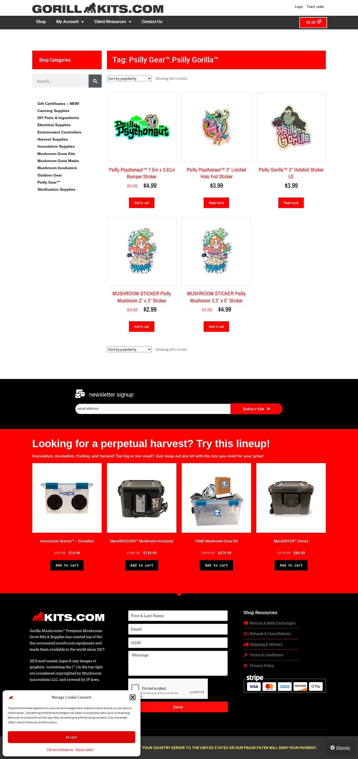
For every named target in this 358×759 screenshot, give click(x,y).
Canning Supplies (53, 111)
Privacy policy (85, 749)
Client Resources (110, 21)
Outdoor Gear (49, 175)
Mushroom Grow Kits (56, 154)
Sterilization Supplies (56, 189)
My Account (67, 21)
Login (299, 7)
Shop (41, 21)
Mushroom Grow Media (58, 161)
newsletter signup (111, 394)
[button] (132, 697)
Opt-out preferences (60, 749)
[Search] (95, 81)
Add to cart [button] (141, 202)
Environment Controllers (59, 132)
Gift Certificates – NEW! (58, 104)
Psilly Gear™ (48, 182)
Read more (216, 202)
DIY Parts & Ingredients (58, 118)
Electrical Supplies (54, 125)
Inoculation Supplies (56, 146)
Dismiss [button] (343, 747)
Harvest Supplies (52, 139)
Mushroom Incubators (57, 168)
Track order (315, 7)
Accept (71, 737)
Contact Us (152, 21)
